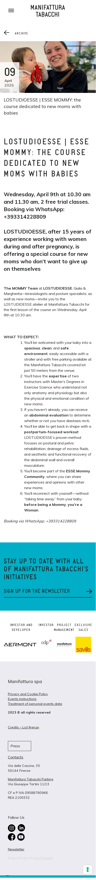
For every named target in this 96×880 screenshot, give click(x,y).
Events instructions (22, 699)
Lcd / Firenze (43, 858)
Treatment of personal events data (35, 704)
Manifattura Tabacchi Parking (30, 779)
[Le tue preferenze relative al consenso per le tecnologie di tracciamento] (87, 869)
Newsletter (16, 849)
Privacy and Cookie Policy (28, 694)
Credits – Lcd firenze (23, 727)
